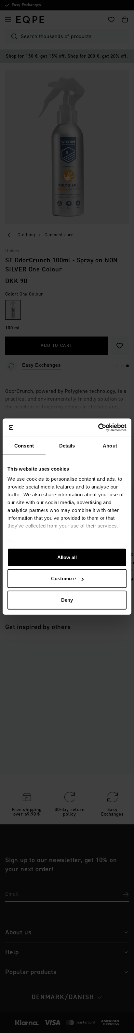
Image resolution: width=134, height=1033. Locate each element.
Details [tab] (67, 445)
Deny (67, 599)
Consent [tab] (24, 445)
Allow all (67, 557)
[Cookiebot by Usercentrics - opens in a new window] (98, 427)
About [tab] (110, 445)
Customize (63, 578)
